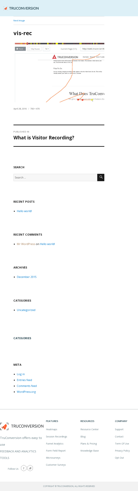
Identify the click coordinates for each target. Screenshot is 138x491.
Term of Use (122, 443)
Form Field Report (56, 450)
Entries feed (24, 380)
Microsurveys (53, 457)
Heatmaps (51, 429)
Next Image (19, 20)
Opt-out (119, 457)
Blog (82, 436)
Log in (21, 374)
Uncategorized (26, 310)
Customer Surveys (56, 464)
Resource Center (89, 429)
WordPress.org (26, 392)
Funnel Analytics (54, 443)
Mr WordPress (26, 244)
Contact (119, 436)
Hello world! (24, 211)
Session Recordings (56, 436)
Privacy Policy (122, 450)
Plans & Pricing (88, 443)
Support (119, 429)
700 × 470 (35, 108)
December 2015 (27, 277)
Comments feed (27, 386)
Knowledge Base (89, 450)
